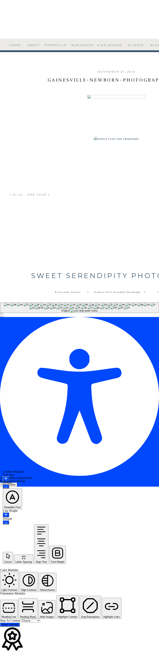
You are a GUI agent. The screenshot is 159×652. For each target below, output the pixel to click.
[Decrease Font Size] (6, 486)
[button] (1, 315)
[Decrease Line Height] (6, 522)
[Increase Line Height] (6, 514)
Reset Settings (10, 624)
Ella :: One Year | (31, 194)
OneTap (20, 481)
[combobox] (79, 307)
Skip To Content (10, 620)
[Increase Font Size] (6, 478)
